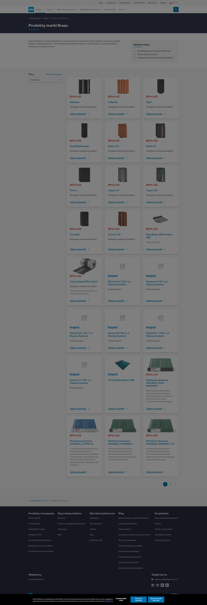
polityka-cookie (110, 601)
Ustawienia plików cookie (121, 599)
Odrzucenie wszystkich (138, 599)
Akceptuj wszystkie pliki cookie (156, 599)
